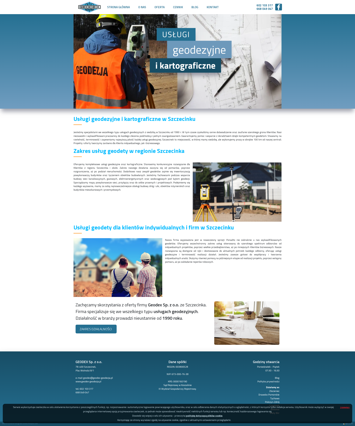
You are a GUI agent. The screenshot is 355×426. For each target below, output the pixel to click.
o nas (142, 7)
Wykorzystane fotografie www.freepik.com (20, 423)
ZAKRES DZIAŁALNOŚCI (96, 328)
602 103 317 (86, 389)
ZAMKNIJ (343, 407)
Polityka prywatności (268, 381)
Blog (277, 378)
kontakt (213, 7)
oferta (159, 7)
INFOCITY (349, 423)
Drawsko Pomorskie (268, 394)
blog (194, 7)
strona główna (118, 7)
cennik (178, 7)
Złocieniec (274, 391)
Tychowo (274, 398)
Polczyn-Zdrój (272, 402)
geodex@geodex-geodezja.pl (98, 378)
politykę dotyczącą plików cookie (204, 416)
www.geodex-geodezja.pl (88, 381)
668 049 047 (82, 392)
